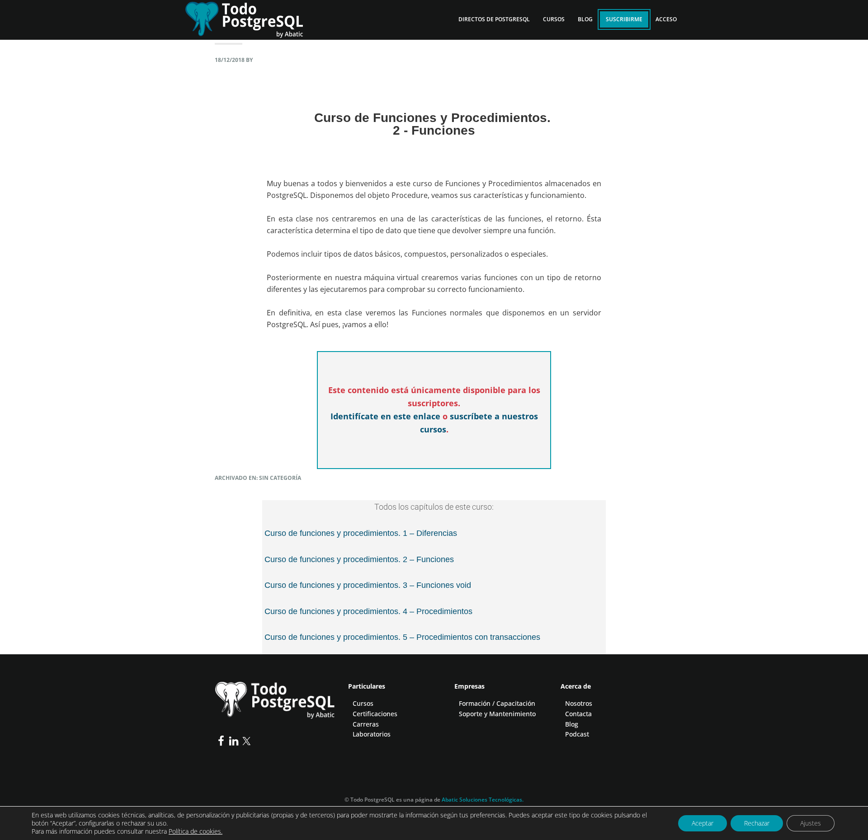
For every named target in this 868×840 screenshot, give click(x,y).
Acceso (666, 19)
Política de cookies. (195, 831)
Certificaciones (375, 713)
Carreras (366, 724)
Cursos (363, 703)
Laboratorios (372, 734)
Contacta (578, 713)
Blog (571, 724)
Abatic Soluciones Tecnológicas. (483, 799)
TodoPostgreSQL (250, 18)
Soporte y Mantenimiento (497, 713)
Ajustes (810, 823)
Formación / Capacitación (497, 703)
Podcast (577, 734)
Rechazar (756, 823)
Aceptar (702, 823)
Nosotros (578, 703)
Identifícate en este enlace (385, 416)
